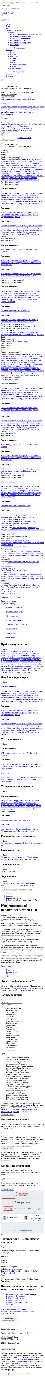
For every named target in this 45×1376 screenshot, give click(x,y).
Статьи (13, 60)
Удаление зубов (21, 857)
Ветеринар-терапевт (9, 651)
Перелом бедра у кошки (10, 713)
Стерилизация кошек (9, 820)
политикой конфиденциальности (26, 1359)
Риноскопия (6, 885)
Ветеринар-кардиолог (30, 656)
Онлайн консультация (9, 890)
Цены (8, 26)
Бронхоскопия (6, 883)
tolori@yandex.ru (12, 1273)
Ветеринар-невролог (20, 670)
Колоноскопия (29, 883)
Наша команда (15, 69)
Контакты (9, 76)
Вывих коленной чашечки (32, 724)
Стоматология (11, 629)
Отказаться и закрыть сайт (19, 1374)
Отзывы (13, 54)
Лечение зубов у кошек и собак (24, 859)
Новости (13, 58)
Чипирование (17, 695)
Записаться (27, 1112)
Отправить (26, 1146)
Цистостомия (31, 803)
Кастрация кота (24, 820)
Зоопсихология (11, 633)
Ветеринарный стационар (20, 36)
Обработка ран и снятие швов (21, 809)
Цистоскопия (17, 883)
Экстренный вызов (25, 890)
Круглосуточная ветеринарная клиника (25, 34)
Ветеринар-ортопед (25, 658)
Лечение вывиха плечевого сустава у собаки (21, 729)
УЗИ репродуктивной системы (13, 753)
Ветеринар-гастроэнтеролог (12, 653)
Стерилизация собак (9, 831)
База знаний (15, 66)
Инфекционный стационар (21, 38)
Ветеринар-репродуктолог (19, 672)
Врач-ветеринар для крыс (21, 668)
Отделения (10, 32)
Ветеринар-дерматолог (26, 651)
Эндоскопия (10, 637)
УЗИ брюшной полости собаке (13, 777)
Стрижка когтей (7, 843)
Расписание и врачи (13, 30)
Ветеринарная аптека (18, 41)
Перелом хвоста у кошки (10, 715)
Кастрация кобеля (8, 829)
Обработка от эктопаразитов (30, 699)
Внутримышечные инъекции (30, 702)
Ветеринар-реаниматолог (22, 660)
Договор (13, 62)
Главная (9, 894)
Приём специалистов (14, 607)
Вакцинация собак (8, 726)
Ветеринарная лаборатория (21, 43)
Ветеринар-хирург (33, 662)
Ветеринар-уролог (18, 662)
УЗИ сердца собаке (33, 777)
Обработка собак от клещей (18, 728)
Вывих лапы (21, 726)
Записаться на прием (9, 94)
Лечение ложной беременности (30, 693)
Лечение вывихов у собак (11, 724)
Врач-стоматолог (8, 857)
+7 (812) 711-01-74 (8, 13)
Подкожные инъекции (10, 702)
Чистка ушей (19, 843)
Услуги (8, 24)
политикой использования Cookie (14, 1361)
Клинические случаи (14, 898)
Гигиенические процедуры (16, 625)
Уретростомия (6, 805)
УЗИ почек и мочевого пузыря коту (15, 764)
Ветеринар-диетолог (31, 653)
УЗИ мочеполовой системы (12, 779)
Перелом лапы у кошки (29, 713)
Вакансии (14, 56)
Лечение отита (7, 691)
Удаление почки (19, 803)
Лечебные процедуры (14, 612)
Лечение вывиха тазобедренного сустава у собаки (18, 731)
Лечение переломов (21, 691)
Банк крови (14, 45)
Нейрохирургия (7, 801)
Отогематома (12, 807)
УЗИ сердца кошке (20, 766)
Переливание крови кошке (27, 711)
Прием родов (6, 695)
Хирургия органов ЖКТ (23, 801)
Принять (5, 1374)
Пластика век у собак (25, 831)
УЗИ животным (12, 616)
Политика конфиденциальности (13, 1333)
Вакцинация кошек (8, 711)
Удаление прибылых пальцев (26, 829)
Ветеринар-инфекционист (11, 656)
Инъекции (15, 699)
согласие (9, 1103)
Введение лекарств (30, 695)
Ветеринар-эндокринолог (11, 664)
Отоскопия (15, 885)
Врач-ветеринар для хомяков (19, 666)
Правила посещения (18, 64)
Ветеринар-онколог (9, 658)
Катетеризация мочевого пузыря (14, 697)
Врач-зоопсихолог (8, 871)
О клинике (14, 52)
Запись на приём (8, 1349)
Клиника (9, 50)
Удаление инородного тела (23, 805)
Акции (8, 28)
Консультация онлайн (30, 664)
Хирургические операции (16, 620)
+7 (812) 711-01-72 (30, 1271)
